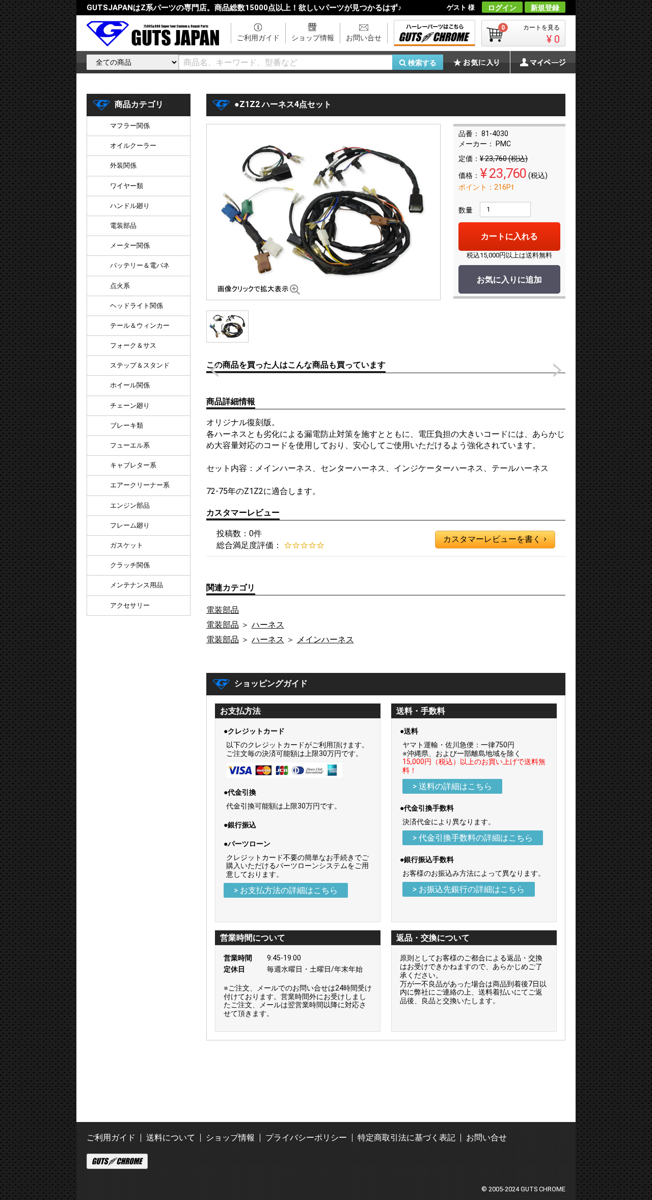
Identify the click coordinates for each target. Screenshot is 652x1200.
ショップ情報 (312, 38)
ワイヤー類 (126, 186)
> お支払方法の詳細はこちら (286, 890)
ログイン (502, 8)
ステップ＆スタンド (140, 365)
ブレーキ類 (126, 425)
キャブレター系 (133, 465)
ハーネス (268, 625)
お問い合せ (364, 38)
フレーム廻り (130, 525)
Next (557, 370)
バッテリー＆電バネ (140, 265)
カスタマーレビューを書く (494, 539)
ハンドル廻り (130, 206)
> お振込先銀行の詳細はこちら (469, 889)
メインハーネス (325, 639)
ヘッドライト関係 (136, 305)
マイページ (537, 62)
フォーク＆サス (133, 345)
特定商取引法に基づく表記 (406, 1137)
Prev (214, 370)
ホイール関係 (130, 385)
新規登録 (545, 8)
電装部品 (222, 610)
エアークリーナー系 (140, 485)
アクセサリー (130, 605)
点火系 (120, 286)
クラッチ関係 (130, 565)
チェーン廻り (130, 405)
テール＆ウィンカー (140, 325)
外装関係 (123, 165)
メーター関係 (130, 245)
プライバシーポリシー (306, 1137)
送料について (170, 1137)
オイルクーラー (133, 145)
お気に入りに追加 (509, 279)
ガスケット (126, 545)
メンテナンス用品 (136, 585)
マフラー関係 (130, 125)
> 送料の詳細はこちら (452, 786)
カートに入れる (509, 236)
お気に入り (481, 62)
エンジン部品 (130, 505)
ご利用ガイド (258, 38)
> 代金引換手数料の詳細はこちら (473, 838)
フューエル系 (130, 445)
